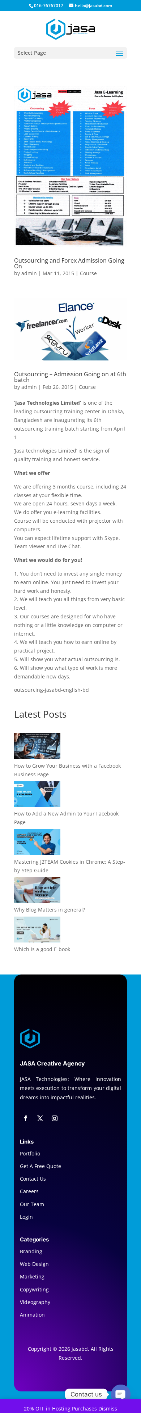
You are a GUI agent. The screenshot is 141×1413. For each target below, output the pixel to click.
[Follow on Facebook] (25, 1118)
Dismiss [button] (107, 1408)
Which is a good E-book (42, 949)
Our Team (32, 1204)
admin (29, 273)
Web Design (34, 1263)
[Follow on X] (40, 1118)
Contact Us (33, 1178)
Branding (31, 1251)
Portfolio (30, 1153)
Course (88, 273)
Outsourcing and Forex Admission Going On (69, 263)
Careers (29, 1191)
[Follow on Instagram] (54, 1118)
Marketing (32, 1276)
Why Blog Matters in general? (49, 909)
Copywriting (34, 1289)
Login (26, 1216)
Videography (35, 1302)
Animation (32, 1314)
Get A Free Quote (40, 1166)
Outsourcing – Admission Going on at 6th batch (70, 377)
